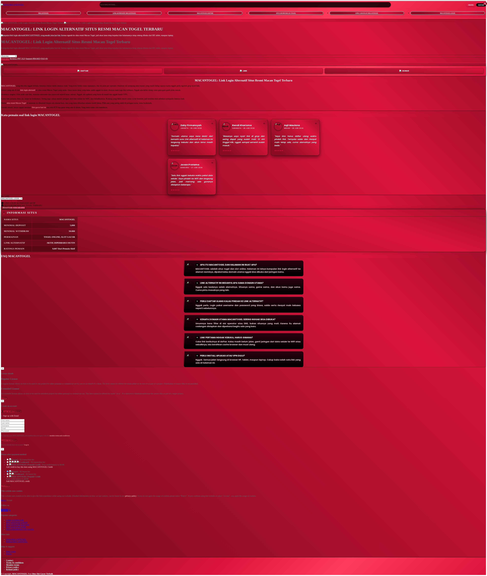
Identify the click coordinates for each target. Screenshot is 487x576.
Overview (5, 59)
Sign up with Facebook (12, 411)
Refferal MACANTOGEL (17, 542)
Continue (6, 486)
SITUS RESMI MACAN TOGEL (286, 13)
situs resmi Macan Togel (16, 103)
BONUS (405, 71)
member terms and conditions (60, 436)
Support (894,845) (33, 59)
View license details (9, 201)
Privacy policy (12, 567)
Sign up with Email (11, 416)
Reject (3, 500)
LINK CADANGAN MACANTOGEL (366, 13)
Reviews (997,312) (17, 59)
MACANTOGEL (43, 13)
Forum (8, 554)
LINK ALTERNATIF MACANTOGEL (124, 13)
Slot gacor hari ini (39, 107)
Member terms (12, 565)
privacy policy (130, 496)
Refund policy (12, 569)
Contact (9, 560)
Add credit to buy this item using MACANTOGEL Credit (29, 467)
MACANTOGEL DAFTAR (205, 13)
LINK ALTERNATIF (15, 520)
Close (4, 398)
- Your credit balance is (35, 466)
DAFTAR (481, 5)
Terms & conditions (15, 563)
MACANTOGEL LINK (16, 527)
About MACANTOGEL (16, 539)
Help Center (11, 551)
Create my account (9, 440)
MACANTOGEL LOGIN (447, 13)
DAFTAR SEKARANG (14, 208)
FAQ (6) (44, 59)
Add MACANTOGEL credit (18, 481)
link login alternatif (27, 90)
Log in (26, 445)
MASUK (471, 5)
